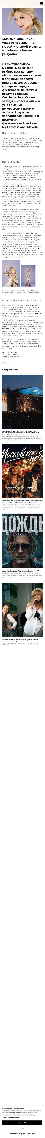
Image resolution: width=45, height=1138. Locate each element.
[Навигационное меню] (41, 3)
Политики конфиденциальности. (11, 1117)
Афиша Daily (14, 357)
